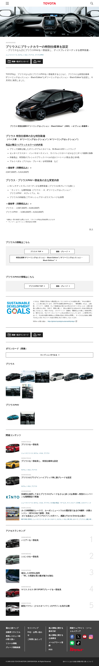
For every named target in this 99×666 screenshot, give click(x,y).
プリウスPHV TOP (36, 286)
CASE (78, 503)
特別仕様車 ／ (49, 259)
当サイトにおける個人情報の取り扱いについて (78, 661)
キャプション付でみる (48, 355)
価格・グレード (62, 251)
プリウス (31, 55)
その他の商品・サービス (58, 503)
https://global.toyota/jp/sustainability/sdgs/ (61, 321)
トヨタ (25, 55)
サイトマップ (33, 628)
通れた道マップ (12, 628)
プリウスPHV (39, 55)
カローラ (75, 519)
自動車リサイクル (13, 632)
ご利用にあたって (35, 639)
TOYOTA (49, 3)
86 (71, 519)
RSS (50, 649)
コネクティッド (86, 503)
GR (68, 519)
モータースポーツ (50, 519)
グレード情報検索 (13, 647)
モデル (20, 55)
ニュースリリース (11, 55)
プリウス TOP (36, 251)
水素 (87, 519)
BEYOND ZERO (26, 519)
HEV (90, 519)
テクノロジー (71, 503)
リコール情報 (11, 643)
